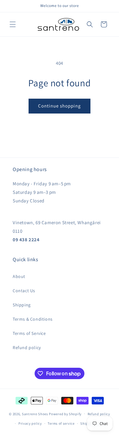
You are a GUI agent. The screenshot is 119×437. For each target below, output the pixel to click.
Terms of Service (29, 333)
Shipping (22, 305)
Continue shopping (59, 106)
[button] (13, 24)
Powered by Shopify (65, 413)
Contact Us (24, 290)
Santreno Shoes (35, 413)
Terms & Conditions (33, 319)
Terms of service (61, 423)
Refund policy (27, 347)
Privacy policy (30, 423)
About (19, 276)
